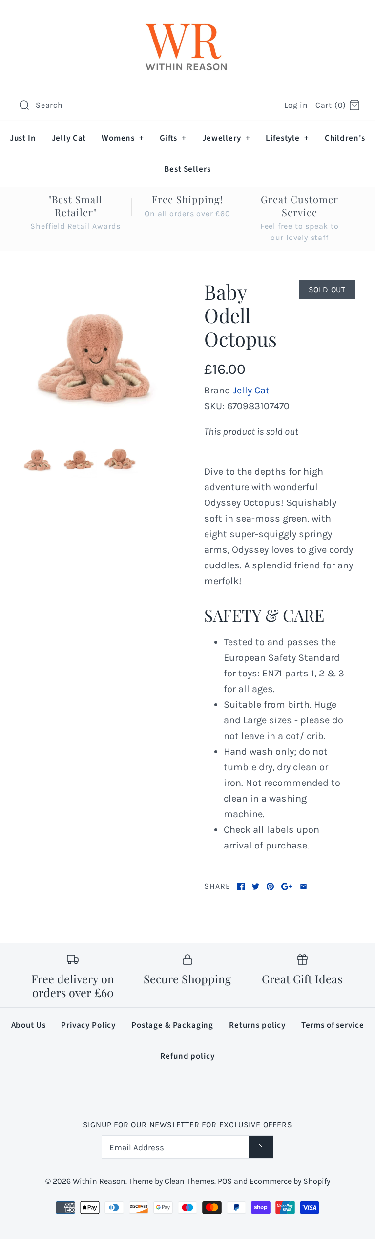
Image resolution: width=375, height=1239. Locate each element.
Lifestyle (287, 138)
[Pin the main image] (270, 886)
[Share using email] (303, 886)
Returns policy (257, 1025)
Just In (23, 138)
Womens (123, 138)
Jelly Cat (69, 138)
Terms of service (332, 1025)
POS (225, 1181)
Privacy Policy (88, 1025)
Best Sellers (187, 169)
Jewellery (226, 138)
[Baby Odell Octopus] (95, 356)
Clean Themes (189, 1181)
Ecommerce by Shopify (290, 1181)
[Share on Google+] (286, 886)
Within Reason (99, 1181)
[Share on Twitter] (255, 886)
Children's (345, 138)
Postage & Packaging (172, 1025)
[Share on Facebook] (241, 886)
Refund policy (187, 1056)
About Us (28, 1025)
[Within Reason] (187, 17)
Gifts (173, 138)
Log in (296, 104)
